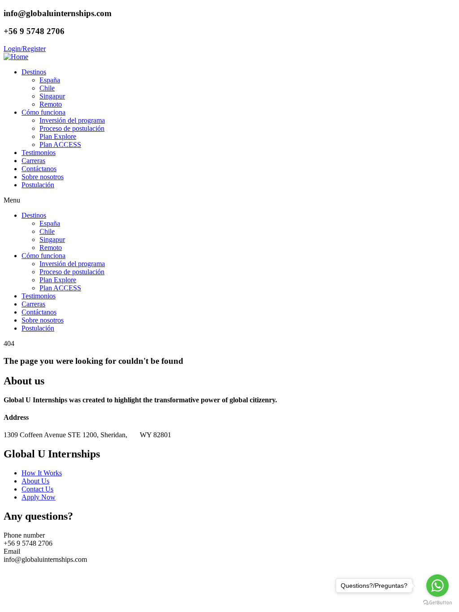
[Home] (16, 56)
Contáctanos (39, 168)
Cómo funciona (43, 112)
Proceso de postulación (71, 128)
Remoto (50, 104)
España (49, 80)
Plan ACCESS (60, 144)
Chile (47, 88)
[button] (229, 200)
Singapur (52, 96)
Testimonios (39, 152)
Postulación (38, 185)
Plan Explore (57, 136)
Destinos (34, 72)
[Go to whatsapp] (437, 585)
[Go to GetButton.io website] (437, 603)
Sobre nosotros (43, 177)
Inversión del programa (72, 120)
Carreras (33, 160)
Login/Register (25, 48)
